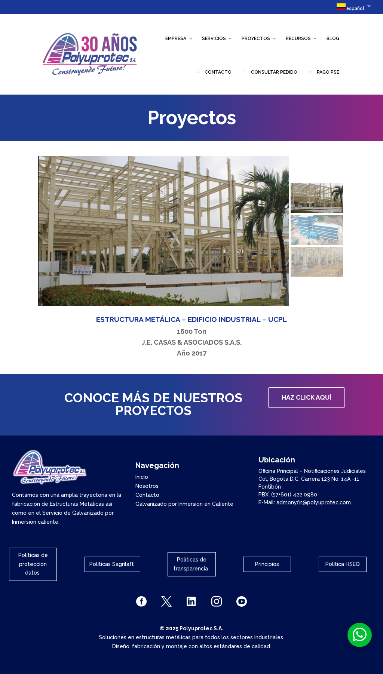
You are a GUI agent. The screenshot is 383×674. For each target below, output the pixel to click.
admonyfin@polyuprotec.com (313, 502)
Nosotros (147, 486)
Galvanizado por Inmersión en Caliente (184, 504)
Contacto (147, 495)
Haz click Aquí (306, 397)
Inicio (141, 477)
